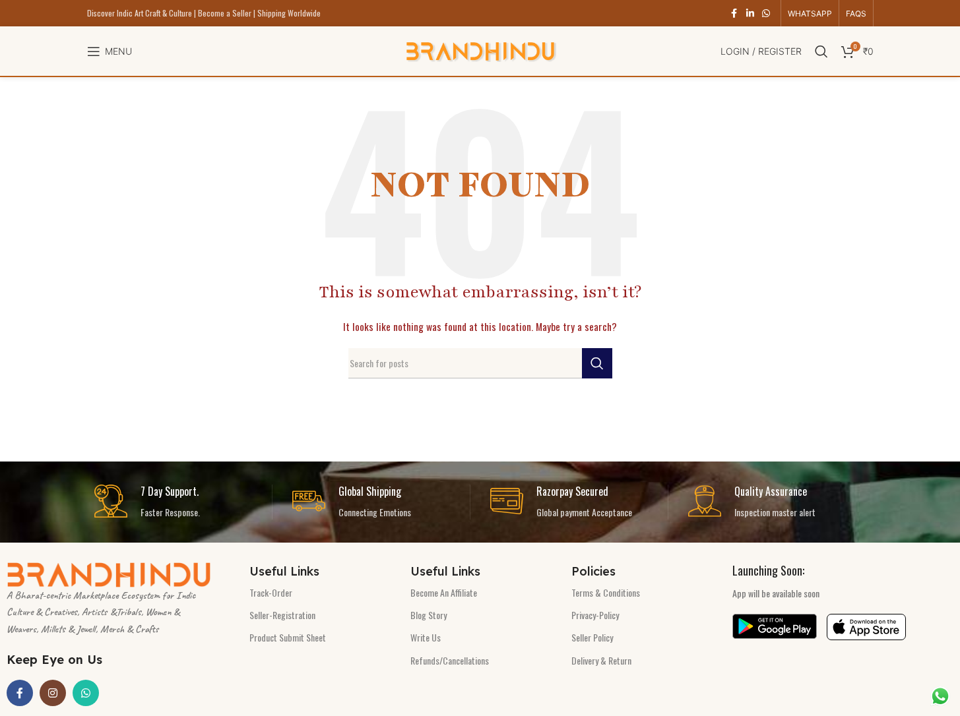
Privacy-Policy (595, 615)
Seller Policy (592, 637)
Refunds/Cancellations (449, 660)
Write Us (425, 637)
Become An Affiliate (443, 592)
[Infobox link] (183, 502)
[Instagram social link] (53, 693)
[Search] (821, 51)
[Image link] (109, 573)
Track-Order (270, 592)
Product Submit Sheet (287, 637)
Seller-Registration (282, 615)
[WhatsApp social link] (766, 13)
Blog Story (428, 615)
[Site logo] (480, 50)
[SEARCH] (597, 363)
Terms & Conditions (605, 592)
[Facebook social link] (734, 13)
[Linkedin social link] (750, 13)
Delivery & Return (601, 660)
